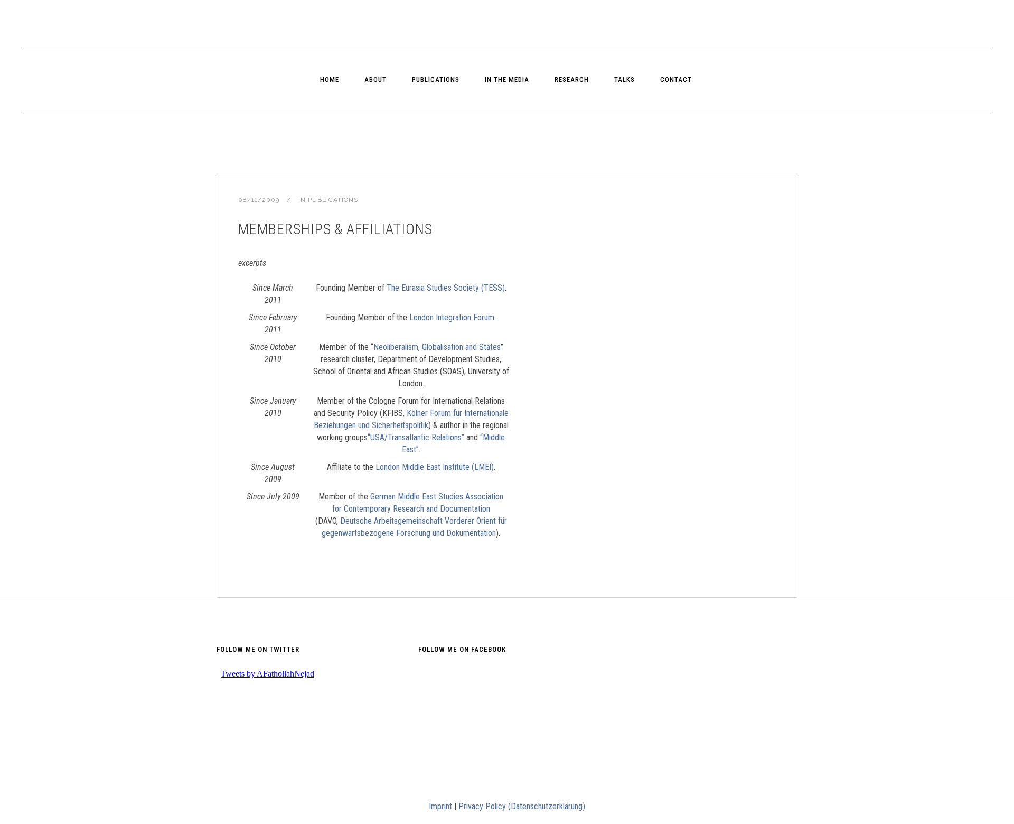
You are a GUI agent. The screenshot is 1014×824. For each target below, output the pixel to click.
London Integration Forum (451, 317)
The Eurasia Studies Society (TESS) (446, 288)
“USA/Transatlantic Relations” (416, 437)
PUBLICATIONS (333, 199)
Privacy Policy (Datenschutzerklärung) (521, 806)
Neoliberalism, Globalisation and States (437, 347)
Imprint (440, 806)
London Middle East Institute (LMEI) (434, 467)
